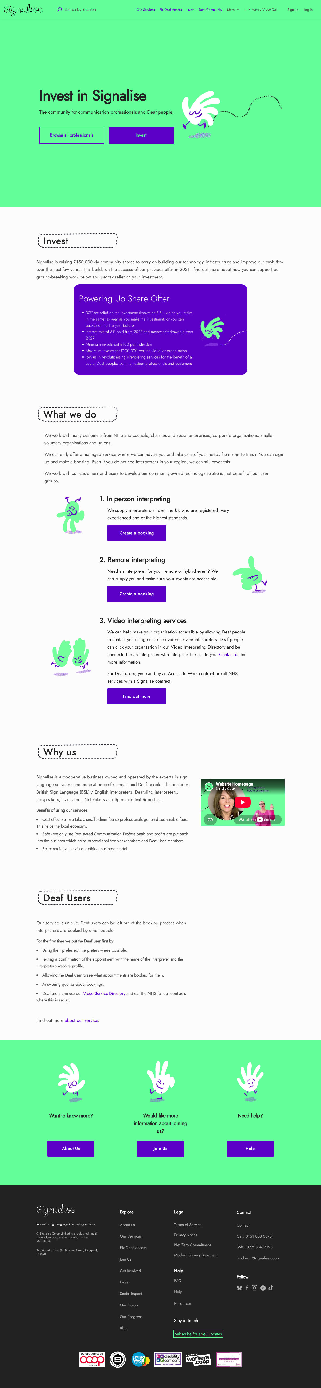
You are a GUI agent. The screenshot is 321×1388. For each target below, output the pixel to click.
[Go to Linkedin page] (262, 1287)
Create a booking (137, 533)
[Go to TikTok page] (270, 1287)
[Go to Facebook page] (246, 1287)
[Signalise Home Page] (67, 1210)
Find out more (137, 696)
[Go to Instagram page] (254, 1287)
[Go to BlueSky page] (239, 1287)
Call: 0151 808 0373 (254, 1236)
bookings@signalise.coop (258, 1258)
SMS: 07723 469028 (255, 1247)
